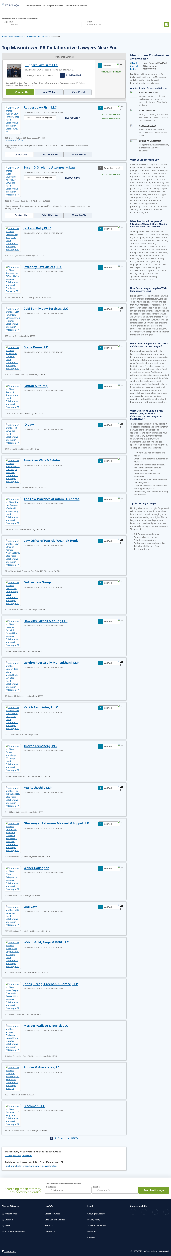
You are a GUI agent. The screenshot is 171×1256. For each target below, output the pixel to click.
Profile (79, 92)
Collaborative (31, 36)
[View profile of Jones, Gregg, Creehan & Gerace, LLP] (13, 996)
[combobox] (42, 24)
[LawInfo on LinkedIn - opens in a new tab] (166, 1212)
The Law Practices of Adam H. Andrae (51, 499)
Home (4, 36)
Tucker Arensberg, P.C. (40, 746)
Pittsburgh (10, 1166)
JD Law (29, 424)
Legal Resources (55, 5)
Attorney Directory (16, 36)
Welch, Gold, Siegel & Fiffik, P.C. (46, 942)
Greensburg (28, 1166)
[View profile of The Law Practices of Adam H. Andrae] (13, 511)
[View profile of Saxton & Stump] (13, 396)
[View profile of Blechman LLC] (13, 1115)
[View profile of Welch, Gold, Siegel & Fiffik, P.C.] (13, 954)
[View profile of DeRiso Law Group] (13, 592)
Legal (90, 1206)
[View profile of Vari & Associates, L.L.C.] (13, 717)
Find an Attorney (10, 1206)
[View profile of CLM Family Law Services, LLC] (13, 319)
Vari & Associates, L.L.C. (41, 707)
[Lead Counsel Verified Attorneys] (135, 66)
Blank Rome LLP (36, 347)
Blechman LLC (34, 1106)
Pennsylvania (43, 36)
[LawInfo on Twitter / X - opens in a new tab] (144, 1212)
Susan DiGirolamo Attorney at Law (49, 167)
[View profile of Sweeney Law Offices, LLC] (13, 279)
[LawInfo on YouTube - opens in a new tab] (155, 1212)
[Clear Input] (79, 24)
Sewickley (39, 1166)
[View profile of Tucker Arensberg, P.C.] (13, 758)
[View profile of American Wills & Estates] (13, 470)
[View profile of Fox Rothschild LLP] (13, 796)
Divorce (8, 1155)
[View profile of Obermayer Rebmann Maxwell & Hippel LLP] (13, 836)
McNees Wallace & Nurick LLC (46, 1025)
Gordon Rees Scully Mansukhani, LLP (51, 662)
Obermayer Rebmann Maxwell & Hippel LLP (56, 823)
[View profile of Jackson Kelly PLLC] (13, 238)
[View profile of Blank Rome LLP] (13, 357)
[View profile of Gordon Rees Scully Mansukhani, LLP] (13, 676)
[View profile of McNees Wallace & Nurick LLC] (13, 1037)
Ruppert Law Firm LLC (41, 65)
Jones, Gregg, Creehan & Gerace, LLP (51, 984)
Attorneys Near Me (35, 5)
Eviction (17, 1155)
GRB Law (30, 906)
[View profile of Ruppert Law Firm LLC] (14, 70)
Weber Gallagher (36, 868)
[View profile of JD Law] (13, 433)
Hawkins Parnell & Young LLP (45, 621)
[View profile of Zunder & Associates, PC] (13, 1077)
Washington (51, 1166)
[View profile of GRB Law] (13, 915)
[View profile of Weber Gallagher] (13, 878)
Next (74, 1138)
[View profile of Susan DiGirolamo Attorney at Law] (13, 181)
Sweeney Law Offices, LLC (43, 267)
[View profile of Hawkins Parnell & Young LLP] (13, 633)
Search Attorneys (154, 1190)
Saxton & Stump (36, 386)
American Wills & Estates (42, 460)
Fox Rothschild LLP (38, 787)
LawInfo (49, 1206)
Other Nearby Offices (14, 140)
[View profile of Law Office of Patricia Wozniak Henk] (13, 552)
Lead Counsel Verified (76, 5)
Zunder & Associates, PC (41, 1067)
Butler (19, 1166)
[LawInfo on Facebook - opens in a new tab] (133, 1212)
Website (50, 92)
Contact (21, 92)
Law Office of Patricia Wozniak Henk (51, 540)
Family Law (27, 1155)
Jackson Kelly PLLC (37, 228)
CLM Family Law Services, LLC (46, 308)
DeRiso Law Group (37, 582)
